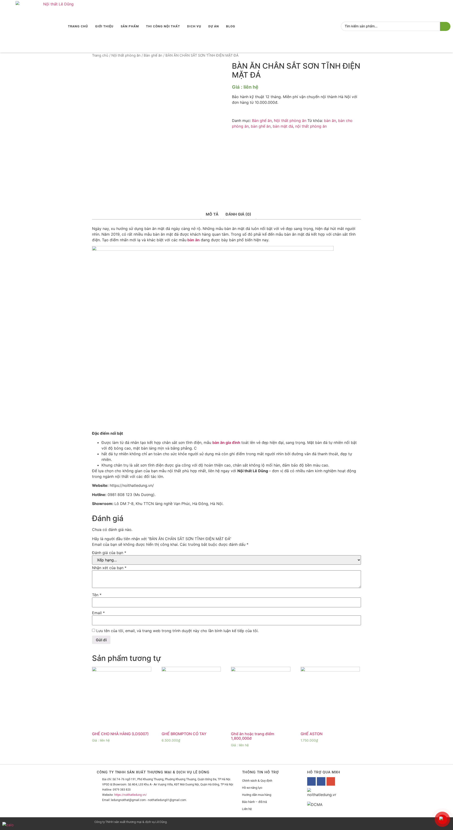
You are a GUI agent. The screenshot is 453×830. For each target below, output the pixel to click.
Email (98, 613)
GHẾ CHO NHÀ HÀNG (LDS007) (120, 733)
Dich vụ (194, 26)
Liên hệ (247, 809)
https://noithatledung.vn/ (130, 795)
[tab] (212, 214)
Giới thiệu (104, 26)
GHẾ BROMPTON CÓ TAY (184, 733)
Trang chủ (100, 55)
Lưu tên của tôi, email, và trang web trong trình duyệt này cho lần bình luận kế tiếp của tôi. (177, 631)
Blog (230, 26)
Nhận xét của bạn (109, 568)
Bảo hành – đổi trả (254, 802)
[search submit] (445, 26)
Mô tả (212, 214)
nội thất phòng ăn (311, 126)
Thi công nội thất (163, 26)
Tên (96, 595)
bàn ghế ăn (261, 126)
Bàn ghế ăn (153, 55)
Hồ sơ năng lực (252, 787)
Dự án (213, 26)
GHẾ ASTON (312, 733)
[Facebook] (311, 781)
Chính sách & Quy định (257, 780)
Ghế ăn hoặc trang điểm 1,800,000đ (252, 736)
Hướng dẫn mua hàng (256, 795)
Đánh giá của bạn (109, 553)
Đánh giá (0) (238, 214)
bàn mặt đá (283, 126)
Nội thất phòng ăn (126, 55)
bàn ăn (330, 120)
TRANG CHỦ (78, 26)
